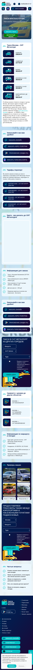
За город (4, 626)
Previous (4, 26)
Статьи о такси (6, 632)
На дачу (4, 621)
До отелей (5, 628)
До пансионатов (6, 619)
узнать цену (11, 374)
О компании (25, 600)
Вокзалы (24, 609)
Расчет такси (25, 611)
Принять (12, 666)
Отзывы (4, 623)
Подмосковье (25, 602)
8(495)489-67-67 (26, 4)
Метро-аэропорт (6, 630)
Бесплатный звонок (11, 35)
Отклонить (21, 666)
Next (28, 26)
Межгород (24, 605)
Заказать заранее (26, 614)
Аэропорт (24, 607)
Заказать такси (11, 31)
